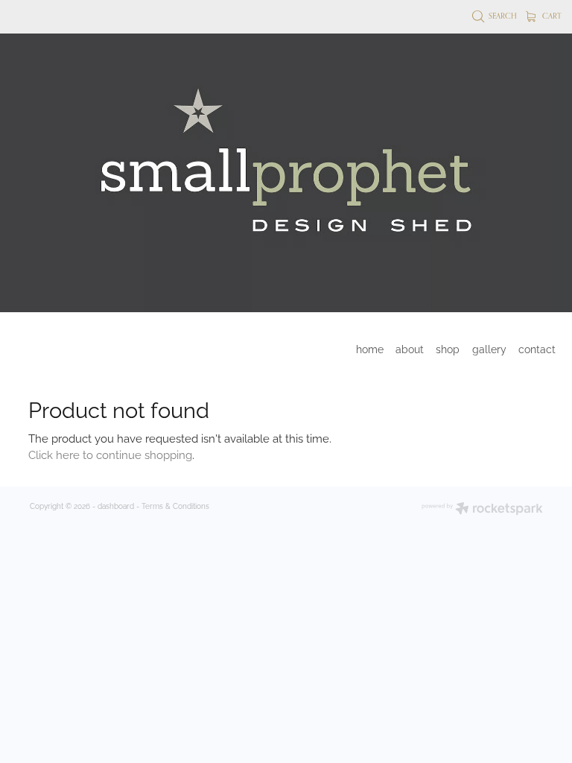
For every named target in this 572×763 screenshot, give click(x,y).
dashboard (116, 505)
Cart (551, 15)
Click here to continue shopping (110, 453)
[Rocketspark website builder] (482, 509)
